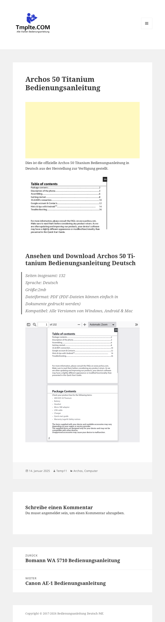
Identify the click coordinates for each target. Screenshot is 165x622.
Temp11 (61, 471)
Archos (78, 471)
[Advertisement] (82, 130)
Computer (91, 471)
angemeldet (50, 513)
